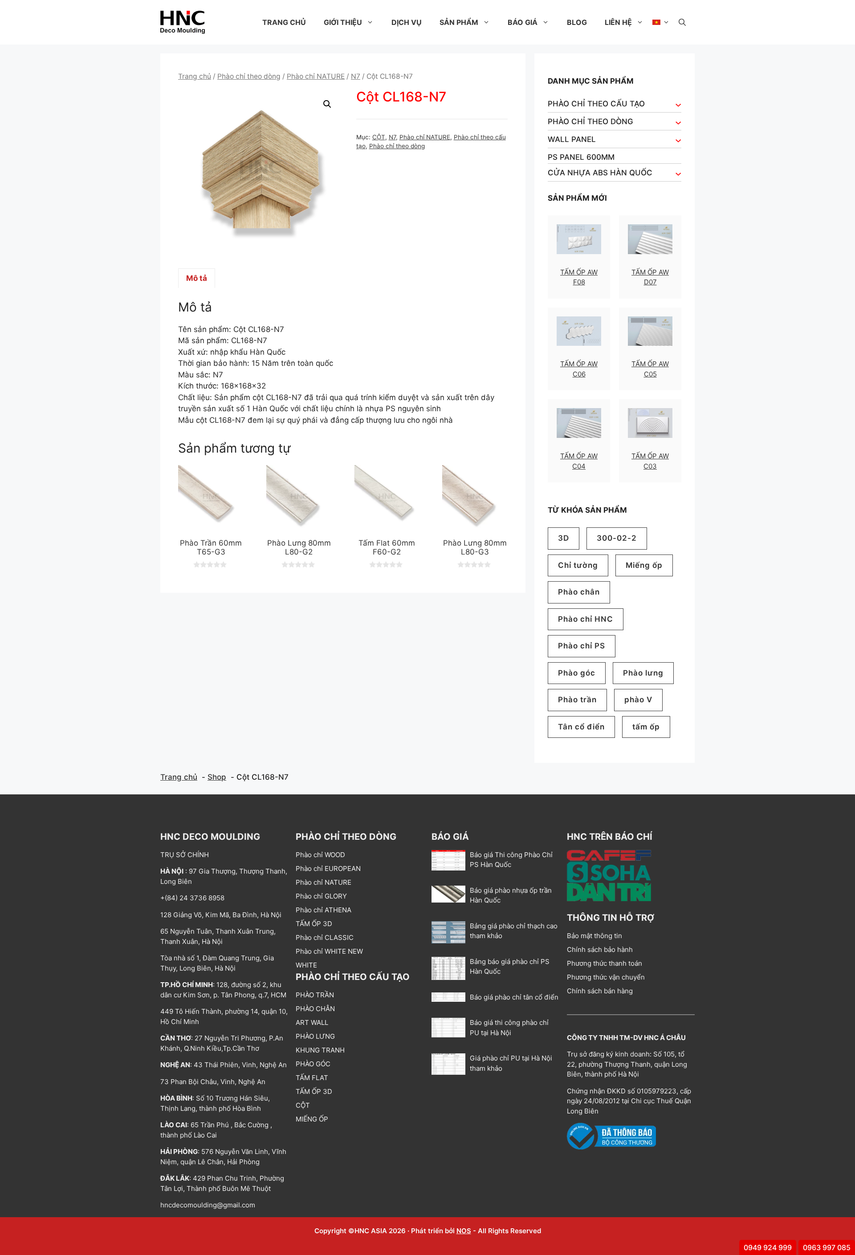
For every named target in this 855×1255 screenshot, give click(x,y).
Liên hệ (618, 22)
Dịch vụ (406, 22)
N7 (355, 76)
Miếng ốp (644, 565)
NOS (463, 1231)
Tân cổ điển (581, 726)
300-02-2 (617, 538)
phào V (638, 699)
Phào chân (579, 591)
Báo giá (522, 22)
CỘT (378, 137)
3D (563, 538)
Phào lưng (643, 672)
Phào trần (577, 699)
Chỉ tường (578, 565)
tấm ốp (646, 726)
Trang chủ (284, 22)
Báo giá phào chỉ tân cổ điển (514, 997)
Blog (577, 22)
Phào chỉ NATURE (316, 76)
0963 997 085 (827, 1247)
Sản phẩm (459, 22)
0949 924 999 (768, 1247)
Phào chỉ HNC (585, 619)
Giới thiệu (343, 22)
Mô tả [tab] (196, 278)
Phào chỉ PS (581, 645)
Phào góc (576, 672)
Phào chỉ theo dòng (249, 76)
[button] (682, 22)
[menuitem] (661, 22)
